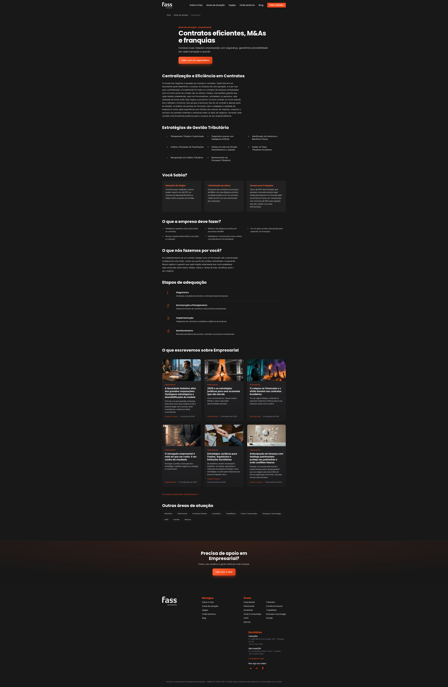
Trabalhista (231, 513)
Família (176, 519)
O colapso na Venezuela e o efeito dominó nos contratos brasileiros (265, 391)
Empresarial (170, 385)
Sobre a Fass (196, 5)
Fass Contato (277, 5)
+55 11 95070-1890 (255, 654)
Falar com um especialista (195, 60)
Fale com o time (224, 571)
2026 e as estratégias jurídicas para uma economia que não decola (223, 391)
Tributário (168, 513)
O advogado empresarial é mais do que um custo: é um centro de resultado (180, 456)
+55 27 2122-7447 (255, 644)
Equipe (232, 5)
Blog (261, 5)
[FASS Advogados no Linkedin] (250, 668)
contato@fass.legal (256, 658)
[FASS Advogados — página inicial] (167, 5)
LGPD (166, 519)
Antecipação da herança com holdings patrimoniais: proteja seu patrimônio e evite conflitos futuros (266, 458)
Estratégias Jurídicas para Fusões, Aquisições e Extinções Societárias (222, 456)
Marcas (188, 519)
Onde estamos (247, 5)
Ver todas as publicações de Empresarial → (180, 494)
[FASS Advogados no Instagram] (257, 668)
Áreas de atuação (215, 5)
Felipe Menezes (170, 482)
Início (169, 15)
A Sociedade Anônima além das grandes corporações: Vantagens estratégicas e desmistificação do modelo (180, 392)
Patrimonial (182, 513)
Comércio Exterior (199, 513)
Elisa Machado (212, 416)
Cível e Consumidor (249, 513)
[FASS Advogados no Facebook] (263, 668)
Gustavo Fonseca (171, 416)
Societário (216, 513)
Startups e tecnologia (271, 513)
